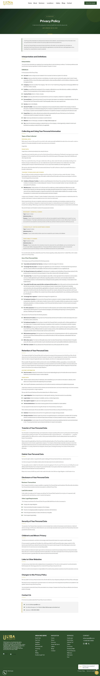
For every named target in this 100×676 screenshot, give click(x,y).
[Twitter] (89, 643)
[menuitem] (30, 3)
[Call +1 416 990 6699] (5, 673)
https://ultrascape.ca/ (50, 120)
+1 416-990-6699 (34, 610)
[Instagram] (84, 643)
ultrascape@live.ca (35, 604)
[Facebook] (86, 643)
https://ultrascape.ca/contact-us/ (51, 607)
